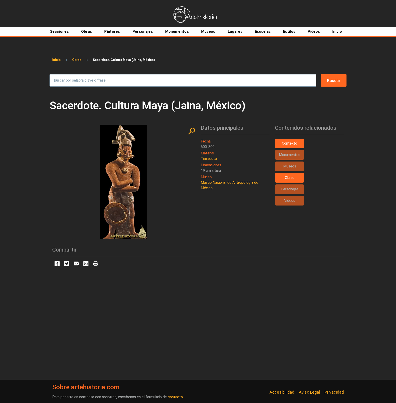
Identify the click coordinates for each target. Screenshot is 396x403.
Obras (76, 60)
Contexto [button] (289, 143)
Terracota (209, 158)
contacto (175, 397)
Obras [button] (289, 177)
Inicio (56, 60)
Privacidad (334, 392)
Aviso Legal (309, 392)
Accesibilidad (282, 392)
